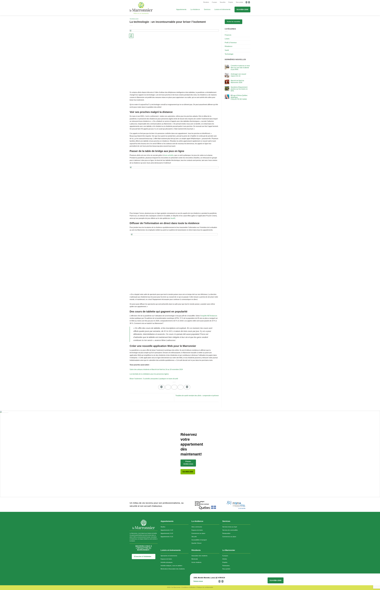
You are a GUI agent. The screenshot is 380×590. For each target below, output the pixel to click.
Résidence (228, 46)
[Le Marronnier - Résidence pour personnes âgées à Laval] (139, 8)
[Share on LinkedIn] (187, 387)
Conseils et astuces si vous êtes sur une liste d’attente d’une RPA (240, 67)
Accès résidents (196, 562)
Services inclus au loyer (229, 527)
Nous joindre (239, 2)
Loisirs (227, 39)
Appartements (181, 9)
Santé (227, 50)
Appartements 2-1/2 (167, 530)
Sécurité (194, 536)
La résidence (195, 9)
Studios (163, 527)
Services (207, 9)
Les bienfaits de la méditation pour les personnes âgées (149, 374)
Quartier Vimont (196, 543)
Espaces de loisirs (197, 530)
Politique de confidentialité (205, 587)
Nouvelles (223, 2)
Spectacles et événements (169, 555)
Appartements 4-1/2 (167, 536)
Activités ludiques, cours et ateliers (171, 565)
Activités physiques (166, 562)
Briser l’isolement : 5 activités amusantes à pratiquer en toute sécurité (154, 378)
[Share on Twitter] (168, 387)
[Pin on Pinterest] (180, 387)
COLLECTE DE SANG (239, 99)
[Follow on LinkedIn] (249, 2)
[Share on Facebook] (161, 387)
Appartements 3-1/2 (167, 533)
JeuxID (172, 218)
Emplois (230, 2)
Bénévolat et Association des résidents (173, 569)
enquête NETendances (209, 316)
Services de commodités (230, 530)
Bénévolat (194, 559)
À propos (214, 2)
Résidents (206, 2)
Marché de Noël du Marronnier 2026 (237, 81)
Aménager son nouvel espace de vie (238, 75)
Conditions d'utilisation (189, 587)
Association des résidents (199, 555)
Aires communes (196, 527)
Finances (228, 35)
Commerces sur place (198, 533)
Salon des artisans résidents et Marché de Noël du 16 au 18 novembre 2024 (156, 369)
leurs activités (169, 155)
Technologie (134, 18)
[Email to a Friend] (174, 387)
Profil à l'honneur (231, 42)
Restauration (226, 533)
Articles (224, 559)
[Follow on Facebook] (246, 2)
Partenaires (226, 565)
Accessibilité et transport (199, 540)
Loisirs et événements (222, 9)
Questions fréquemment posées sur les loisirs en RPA (239, 89)
